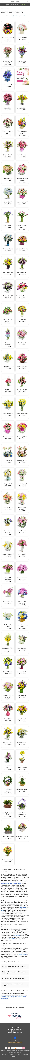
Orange (12, 996)
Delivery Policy (15, 1056)
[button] (26, 1056)
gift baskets (17, 935)
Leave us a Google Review (15, 1042)
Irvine (8, 996)
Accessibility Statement (23, 1054)
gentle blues (9, 883)
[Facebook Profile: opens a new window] (15, 1038)
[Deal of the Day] (22, 78)
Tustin (15, 996)
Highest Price (15, 16)
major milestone (11, 938)
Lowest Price (23, 16)
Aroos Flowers (15, 1)
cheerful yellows (17, 883)
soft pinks (3, 883)
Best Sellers (7, 16)
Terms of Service (4, 1054)
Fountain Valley (22, 996)
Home (2, 8)
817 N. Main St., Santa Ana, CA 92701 (15, 1029)
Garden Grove (4, 998)
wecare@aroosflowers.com (15, 1032)
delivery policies (23, 954)
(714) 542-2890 (15, 1031)
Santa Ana (3, 996)
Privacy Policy (13, 1054)
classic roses (23, 907)
